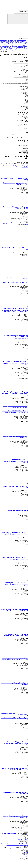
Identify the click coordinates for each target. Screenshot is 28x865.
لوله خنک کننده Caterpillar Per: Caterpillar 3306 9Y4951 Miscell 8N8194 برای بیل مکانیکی (14, 533)
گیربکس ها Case (16, 48)
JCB (14, 41)
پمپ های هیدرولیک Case (15, 45)
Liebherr (2, 42)
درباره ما (26, 839)
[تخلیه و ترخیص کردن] (27, 64)
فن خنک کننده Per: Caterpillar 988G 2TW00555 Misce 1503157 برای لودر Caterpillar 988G (15, 411)
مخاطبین (20, 839)
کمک (23, 839)
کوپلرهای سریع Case (7, 48)
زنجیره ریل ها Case (13, 49)
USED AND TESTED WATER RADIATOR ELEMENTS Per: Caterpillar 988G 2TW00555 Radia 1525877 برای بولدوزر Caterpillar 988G (15, 310)
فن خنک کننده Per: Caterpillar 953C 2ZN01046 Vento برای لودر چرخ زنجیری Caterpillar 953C (15, 634)
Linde (5, 42)
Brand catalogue (17, 845)
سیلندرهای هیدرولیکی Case (20, 43)
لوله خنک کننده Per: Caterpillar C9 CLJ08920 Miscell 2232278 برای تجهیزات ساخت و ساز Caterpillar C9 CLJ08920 (15, 337)
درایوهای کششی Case (5, 45)
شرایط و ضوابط (24, 843)
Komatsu (22, 41)
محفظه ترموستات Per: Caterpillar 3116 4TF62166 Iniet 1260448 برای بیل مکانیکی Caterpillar (14, 609)
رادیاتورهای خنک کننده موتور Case (13, 47)
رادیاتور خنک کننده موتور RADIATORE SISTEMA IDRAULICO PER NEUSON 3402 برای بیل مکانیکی (14, 769)
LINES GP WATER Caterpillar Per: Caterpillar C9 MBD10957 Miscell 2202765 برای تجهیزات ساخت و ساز (15, 363)
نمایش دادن (25, 150)
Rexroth (9, 42)
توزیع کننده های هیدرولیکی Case (7, 43)
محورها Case (6, 49)
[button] (14, 31)
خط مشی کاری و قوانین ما (11, 222)
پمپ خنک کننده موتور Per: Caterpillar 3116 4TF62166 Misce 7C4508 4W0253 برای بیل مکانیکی (16, 743)
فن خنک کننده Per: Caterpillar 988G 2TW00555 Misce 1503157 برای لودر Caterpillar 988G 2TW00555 (15, 461)
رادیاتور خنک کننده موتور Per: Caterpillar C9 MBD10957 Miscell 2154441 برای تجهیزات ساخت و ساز (14, 393)
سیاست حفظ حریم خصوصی (14, 843)
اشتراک (25, 221)
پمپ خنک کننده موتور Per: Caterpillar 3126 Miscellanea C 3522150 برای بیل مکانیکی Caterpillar (16, 584)
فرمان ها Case (19, 46)
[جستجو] (17, 19)
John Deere (17, 41)
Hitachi (10, 41)
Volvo (12, 42)
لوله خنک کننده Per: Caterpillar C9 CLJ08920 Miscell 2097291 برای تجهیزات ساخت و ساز (15, 558)
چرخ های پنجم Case (11, 46)
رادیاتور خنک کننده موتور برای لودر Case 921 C (15, 282)
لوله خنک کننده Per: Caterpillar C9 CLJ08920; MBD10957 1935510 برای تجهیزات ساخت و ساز (15, 658)
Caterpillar (6, 41)
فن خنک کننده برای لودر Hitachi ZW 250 (17, 510)
